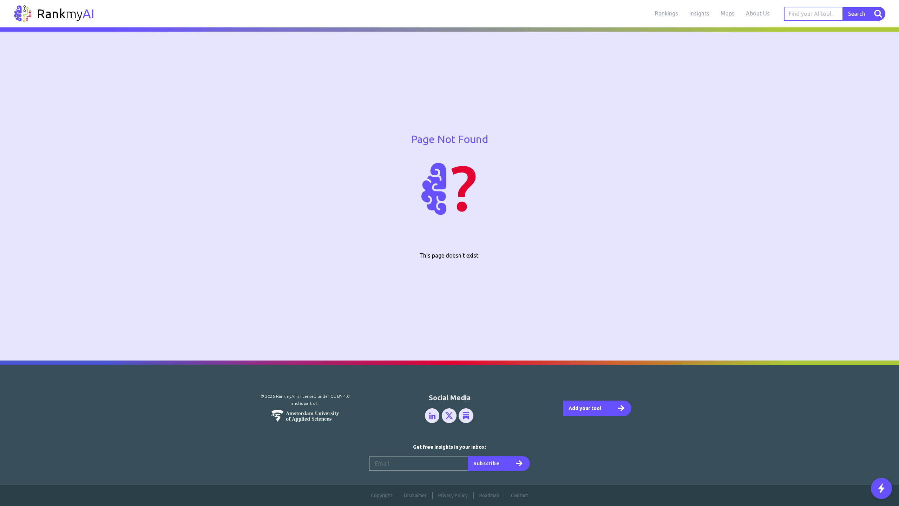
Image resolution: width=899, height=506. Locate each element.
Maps (728, 13)
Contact (519, 495)
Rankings (666, 13)
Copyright (381, 495)
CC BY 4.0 (339, 396)
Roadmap (489, 495)
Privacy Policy (453, 495)
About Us (758, 13)
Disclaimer (415, 495)
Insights (699, 13)
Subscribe (486, 463)
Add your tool (585, 408)
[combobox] (813, 13)
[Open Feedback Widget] (881, 488)
